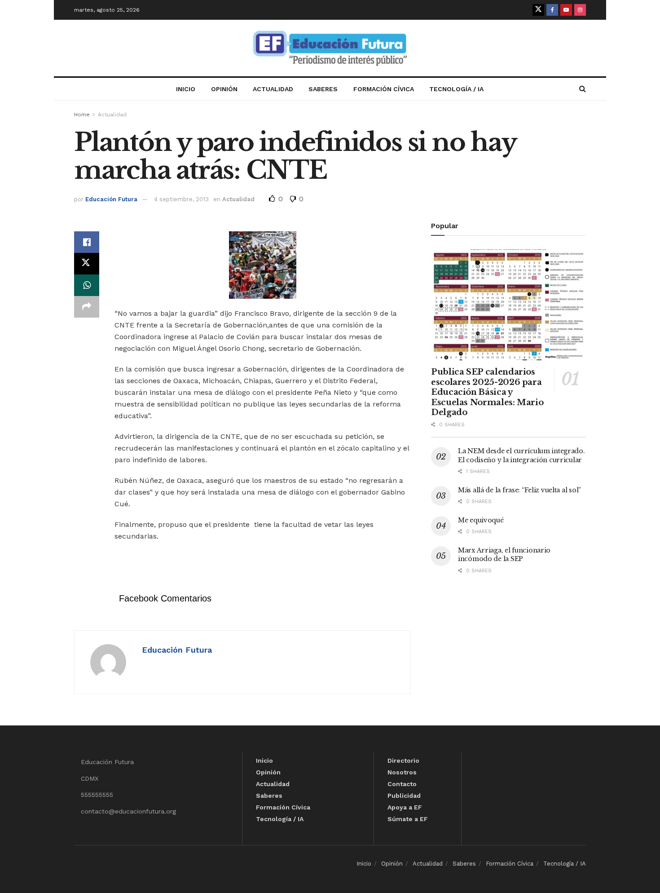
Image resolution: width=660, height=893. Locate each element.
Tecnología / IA (456, 89)
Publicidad (404, 795)
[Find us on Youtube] (566, 10)
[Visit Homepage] (330, 48)
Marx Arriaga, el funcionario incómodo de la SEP (504, 554)
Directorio (403, 760)
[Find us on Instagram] (580, 10)
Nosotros (402, 772)
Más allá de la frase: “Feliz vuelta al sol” (519, 490)
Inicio (185, 89)
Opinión (224, 89)
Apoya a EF (404, 807)
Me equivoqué (481, 520)
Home (82, 114)
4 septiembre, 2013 (181, 199)
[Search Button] (582, 89)
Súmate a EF (407, 818)
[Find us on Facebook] (552, 10)
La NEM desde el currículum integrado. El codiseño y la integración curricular (521, 455)
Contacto (402, 783)
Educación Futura (111, 199)
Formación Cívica (383, 89)
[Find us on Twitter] (538, 10)
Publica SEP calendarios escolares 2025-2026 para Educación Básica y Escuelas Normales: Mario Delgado (487, 392)
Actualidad (273, 89)
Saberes (323, 89)
